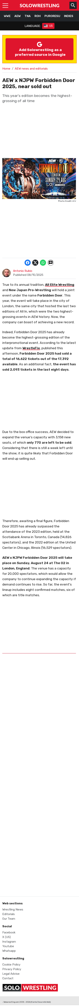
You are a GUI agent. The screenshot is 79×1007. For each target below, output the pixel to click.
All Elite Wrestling (59, 285)
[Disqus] (39, 734)
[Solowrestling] (39, 5)
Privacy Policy (11, 969)
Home (6, 68)
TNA (28, 16)
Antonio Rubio (22, 271)
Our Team (8, 918)
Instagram (9, 941)
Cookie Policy (11, 964)
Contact (7, 978)
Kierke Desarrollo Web (40, 1002)
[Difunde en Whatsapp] (43, 263)
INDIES (68, 16)
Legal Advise (11, 973)
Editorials (8, 914)
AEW (17, 16)
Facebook (9, 932)
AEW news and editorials (31, 68)
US (51, 26)
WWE (7, 16)
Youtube (8, 946)
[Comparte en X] (35, 263)
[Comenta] (51, 263)
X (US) (6, 937)
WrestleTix (31, 348)
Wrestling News (12, 909)
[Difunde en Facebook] (28, 263)
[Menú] (5, 5)
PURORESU (52, 16)
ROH (38, 16)
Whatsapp (9, 951)
